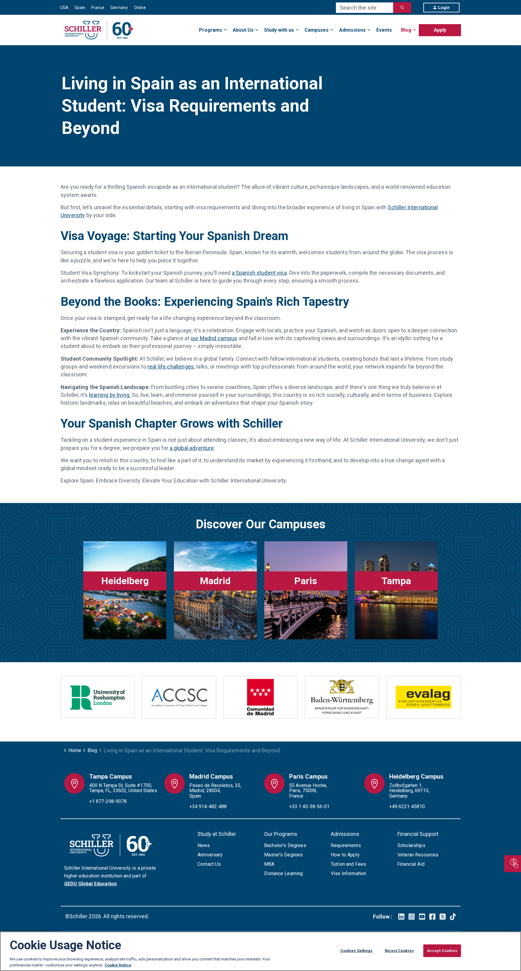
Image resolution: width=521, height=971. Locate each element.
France (97, 7)
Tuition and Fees (348, 864)
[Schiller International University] (99, 30)
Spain (79, 7)
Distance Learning (283, 873)
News (203, 845)
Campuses (317, 30)
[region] (260, 951)
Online (140, 7)
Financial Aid (411, 864)
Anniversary (210, 855)
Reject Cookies (399, 950)
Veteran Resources (418, 855)
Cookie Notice (118, 965)
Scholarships (411, 845)
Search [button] (402, 7)
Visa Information (348, 873)
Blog (406, 30)
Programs (210, 30)
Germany (119, 7)
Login (444, 7)
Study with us (279, 30)
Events (384, 30)
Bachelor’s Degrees (285, 845)
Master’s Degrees (283, 855)
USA (64, 7)
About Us (243, 30)
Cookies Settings (356, 950)
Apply (440, 30)
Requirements (346, 845)
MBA (269, 864)
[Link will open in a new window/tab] (401, 916)
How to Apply (345, 855)
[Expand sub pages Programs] (461, 26)
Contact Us (209, 864)
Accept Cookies (442, 950)
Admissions (352, 30)
